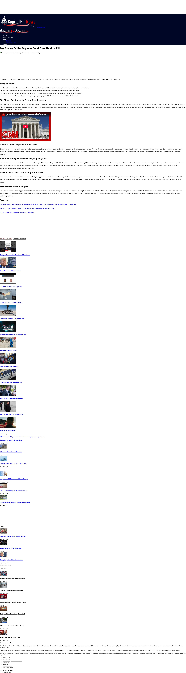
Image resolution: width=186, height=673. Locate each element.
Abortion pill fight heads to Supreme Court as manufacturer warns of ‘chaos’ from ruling (27, 208)
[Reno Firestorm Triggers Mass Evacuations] (3, 487)
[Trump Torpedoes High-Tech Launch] (8, 267)
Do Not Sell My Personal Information (12, 661)
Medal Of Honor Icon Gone (7, 430)
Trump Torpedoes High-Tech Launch (10, 271)
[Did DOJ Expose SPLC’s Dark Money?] (8, 379)
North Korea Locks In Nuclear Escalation (11, 414)
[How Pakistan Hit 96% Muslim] (8, 347)
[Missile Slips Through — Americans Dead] (8, 315)
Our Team (8, 41)
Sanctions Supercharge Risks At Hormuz (13, 536)
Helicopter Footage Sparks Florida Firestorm (13, 334)
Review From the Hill (8, 37)
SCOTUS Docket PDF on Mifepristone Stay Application (17, 212)
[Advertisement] (23, 65)
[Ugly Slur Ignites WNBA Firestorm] (3, 545)
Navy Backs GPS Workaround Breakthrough (14, 479)
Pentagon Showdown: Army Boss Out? (12, 614)
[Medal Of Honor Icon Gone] (8, 427)
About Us (5, 39)
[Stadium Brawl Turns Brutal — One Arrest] (3, 460)
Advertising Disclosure (9, 667)
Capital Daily (6, 35)
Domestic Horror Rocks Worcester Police (13, 602)
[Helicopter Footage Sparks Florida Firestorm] (8, 331)
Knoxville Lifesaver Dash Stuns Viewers (12, 578)
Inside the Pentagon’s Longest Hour (11, 440)
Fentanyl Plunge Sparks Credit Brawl (11, 590)
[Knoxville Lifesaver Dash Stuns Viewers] (3, 575)
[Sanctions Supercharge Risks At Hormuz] (3, 533)
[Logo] (7, 33)
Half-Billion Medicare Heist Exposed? (11, 287)
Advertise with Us (7, 666)
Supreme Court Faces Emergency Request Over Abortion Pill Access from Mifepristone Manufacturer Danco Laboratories (38, 204)
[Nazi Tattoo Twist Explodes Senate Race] (8, 395)
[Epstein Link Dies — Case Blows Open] (8, 299)
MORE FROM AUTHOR (19, 239)
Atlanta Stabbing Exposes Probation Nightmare (15, 502)
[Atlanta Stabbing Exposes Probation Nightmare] (3, 499)
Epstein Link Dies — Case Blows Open (11, 303)
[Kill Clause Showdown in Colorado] (3, 448)
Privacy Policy (6, 657)
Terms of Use (6, 659)
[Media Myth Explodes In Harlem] (8, 363)
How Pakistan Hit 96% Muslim (8, 350)
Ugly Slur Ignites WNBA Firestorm (11, 548)
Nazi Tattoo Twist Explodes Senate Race (11, 398)
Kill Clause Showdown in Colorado (11, 452)
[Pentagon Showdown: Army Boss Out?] (3, 611)
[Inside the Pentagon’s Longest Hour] (22, 437)
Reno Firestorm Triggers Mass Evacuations (13, 491)
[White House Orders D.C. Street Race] (3, 622)
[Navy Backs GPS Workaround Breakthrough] (3, 475)
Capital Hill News (8, 643)
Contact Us (6, 662)
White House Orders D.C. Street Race (12, 626)
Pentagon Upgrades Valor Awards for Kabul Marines (15, 255)
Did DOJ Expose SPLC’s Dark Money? (11, 382)
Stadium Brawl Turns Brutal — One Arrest (13, 464)
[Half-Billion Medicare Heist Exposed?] (8, 283)
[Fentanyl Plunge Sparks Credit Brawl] (3, 587)
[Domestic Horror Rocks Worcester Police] (3, 599)
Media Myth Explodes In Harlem (9, 366)
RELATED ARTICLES (6, 239)
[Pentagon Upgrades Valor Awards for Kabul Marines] (8, 251)
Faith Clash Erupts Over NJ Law (10, 637)
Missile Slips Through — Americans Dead (12, 318)
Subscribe (5, 44)
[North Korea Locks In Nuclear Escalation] (8, 411)
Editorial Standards (11, 42)
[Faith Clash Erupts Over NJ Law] (3, 634)
